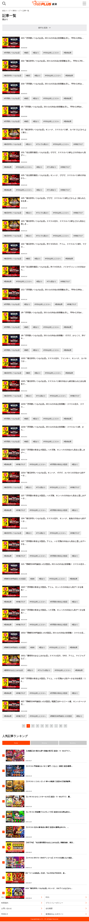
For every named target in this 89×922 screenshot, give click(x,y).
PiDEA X (4, 914)
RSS (47, 897)
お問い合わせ (6, 908)
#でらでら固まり (42, 144)
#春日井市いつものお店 (12, 75)
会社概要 (49, 908)
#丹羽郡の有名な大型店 (58, 464)
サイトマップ (6, 897)
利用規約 (4, 903)
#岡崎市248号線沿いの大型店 (15, 579)
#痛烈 (26, 53)
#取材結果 (67, 53)
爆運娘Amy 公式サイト (55, 914)
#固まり (36, 53)
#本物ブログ (78, 144)
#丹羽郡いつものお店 (12, 53)
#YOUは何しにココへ (51, 53)
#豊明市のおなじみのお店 (13, 670)
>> (65, 725)
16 (60, 725)
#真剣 (32, 579)
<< (23, 725)
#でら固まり (51, 167)
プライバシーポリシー (54, 903)
